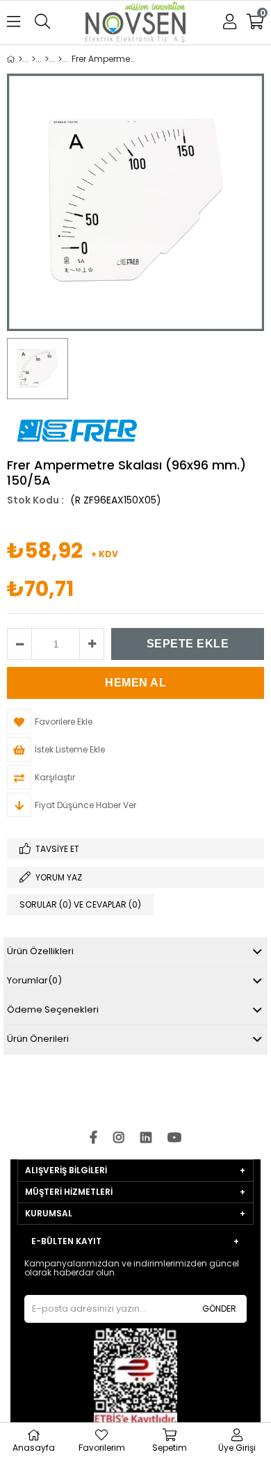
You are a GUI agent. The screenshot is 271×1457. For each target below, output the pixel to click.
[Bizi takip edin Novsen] (135, 23)
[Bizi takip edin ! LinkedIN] (145, 1138)
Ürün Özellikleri (40, 951)
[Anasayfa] (20, 59)
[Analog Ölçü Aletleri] (60, 59)
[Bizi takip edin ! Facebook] (93, 1138)
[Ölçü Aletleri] (47, 59)
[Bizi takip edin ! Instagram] (118, 1138)
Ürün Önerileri (38, 1038)
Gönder (219, 1308)
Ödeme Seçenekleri (53, 1009)
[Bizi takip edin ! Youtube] (174, 1138)
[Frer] (33, 59)
